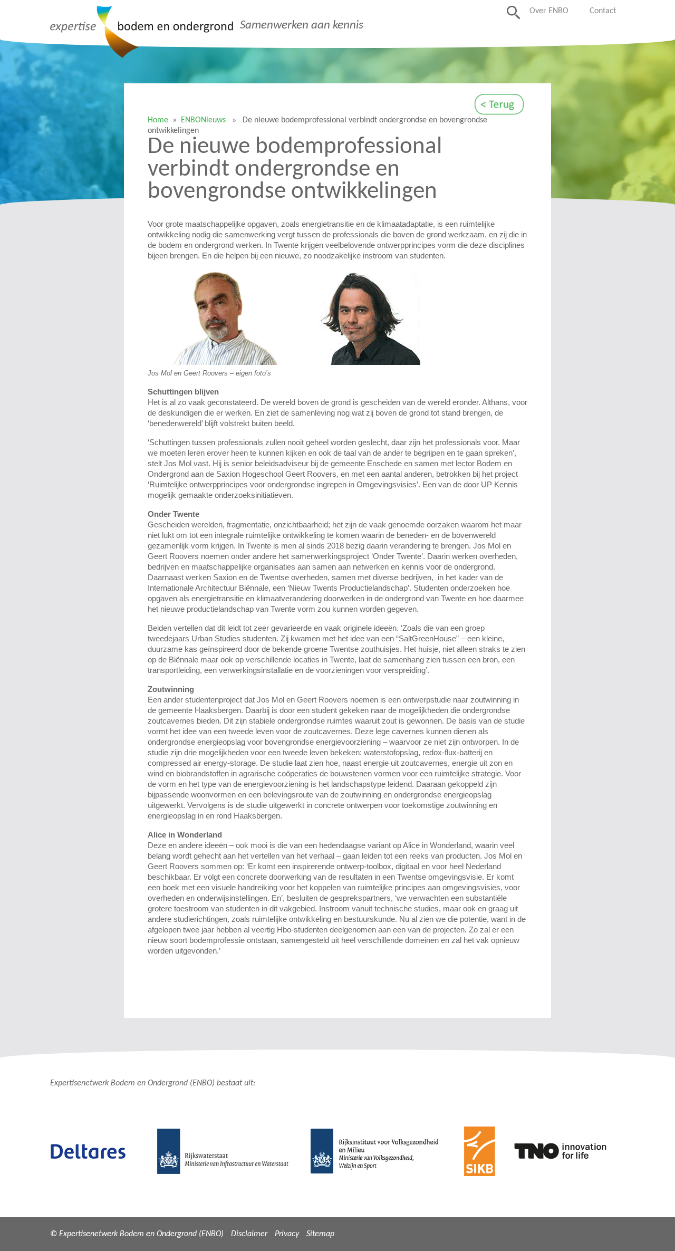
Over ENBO (548, 11)
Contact (603, 11)
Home (158, 120)
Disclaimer (249, 1234)
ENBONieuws (203, 120)
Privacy (287, 1234)
